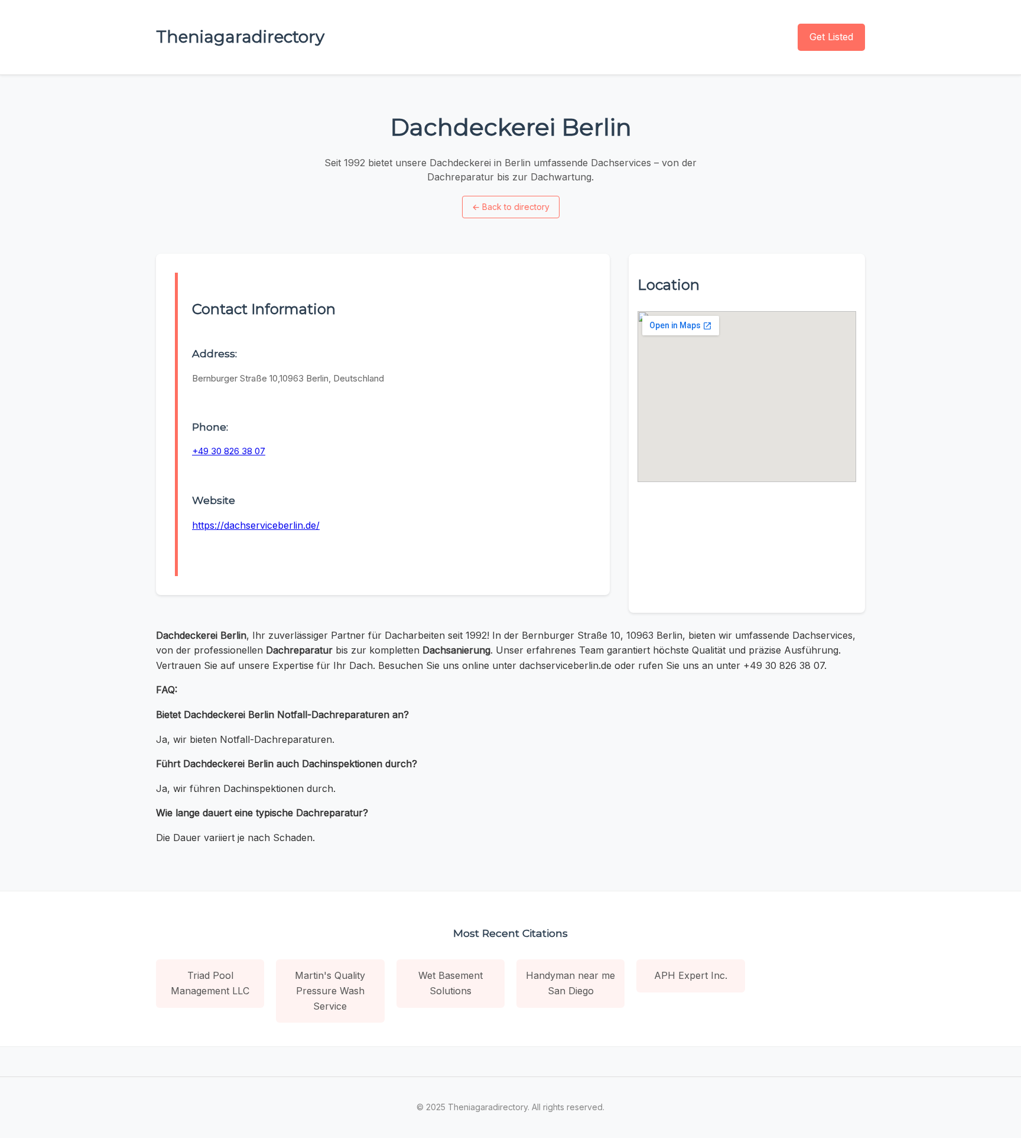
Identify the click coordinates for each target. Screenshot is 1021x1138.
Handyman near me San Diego (570, 983)
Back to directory (510, 207)
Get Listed (831, 37)
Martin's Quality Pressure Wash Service (330, 990)
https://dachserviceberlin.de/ (256, 525)
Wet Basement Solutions (450, 983)
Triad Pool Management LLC (210, 983)
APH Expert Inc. (690, 975)
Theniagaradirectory (240, 37)
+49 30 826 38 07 (228, 451)
